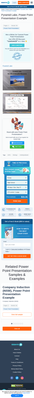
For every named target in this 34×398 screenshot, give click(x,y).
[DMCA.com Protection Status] (17, 386)
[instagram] (22, 377)
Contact (17, 356)
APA (9, 155)
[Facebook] (11, 377)
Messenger (18, 143)
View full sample (17, 314)
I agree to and (17, 250)
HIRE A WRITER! (23, 2)
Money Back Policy (17, 369)
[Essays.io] (17, 344)
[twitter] (17, 377)
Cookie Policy (17, 372)
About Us (17, 349)
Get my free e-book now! (17, 256)
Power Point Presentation (11, 28)
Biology (15, 155)
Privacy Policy (17, 365)
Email (4, 241)
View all (17, 329)
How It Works (17, 352)
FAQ (17, 359)
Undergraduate (24, 155)
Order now (17, 201)
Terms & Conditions (17, 362)
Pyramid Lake (7, 66)
